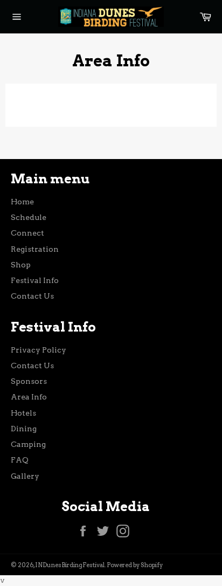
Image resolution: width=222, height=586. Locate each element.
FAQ (20, 460)
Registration (35, 249)
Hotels (23, 413)
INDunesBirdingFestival (70, 565)
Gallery (25, 476)
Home (22, 201)
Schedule (28, 217)
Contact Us (32, 296)
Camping (28, 444)
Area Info (29, 396)
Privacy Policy (38, 350)
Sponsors (29, 381)
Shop (21, 264)
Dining (24, 428)
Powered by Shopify (135, 565)
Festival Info (35, 280)
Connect (27, 233)
